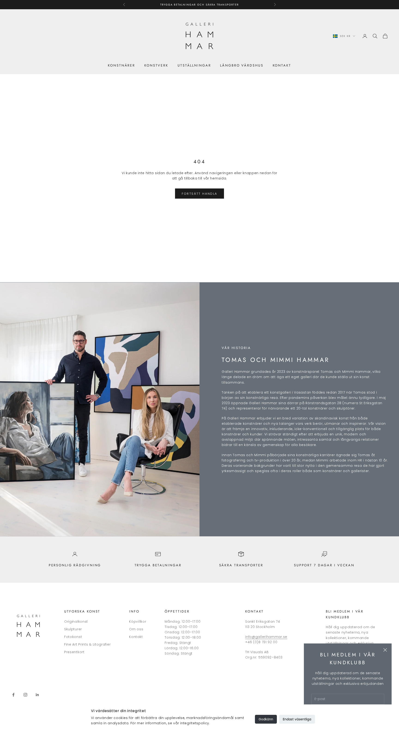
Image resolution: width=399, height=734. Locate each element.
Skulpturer (73, 629)
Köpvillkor (137, 621)
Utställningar (194, 65)
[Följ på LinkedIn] (37, 694)
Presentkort (74, 652)
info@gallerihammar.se (266, 636)
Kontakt (282, 65)
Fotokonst (73, 636)
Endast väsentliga (297, 719)
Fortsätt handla (199, 193)
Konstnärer (121, 65)
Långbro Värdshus (241, 65)
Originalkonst (76, 621)
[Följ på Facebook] (13, 694)
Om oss (136, 629)
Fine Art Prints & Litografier (87, 644)
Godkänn (266, 719)
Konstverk (156, 65)
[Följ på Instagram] (25, 694)
